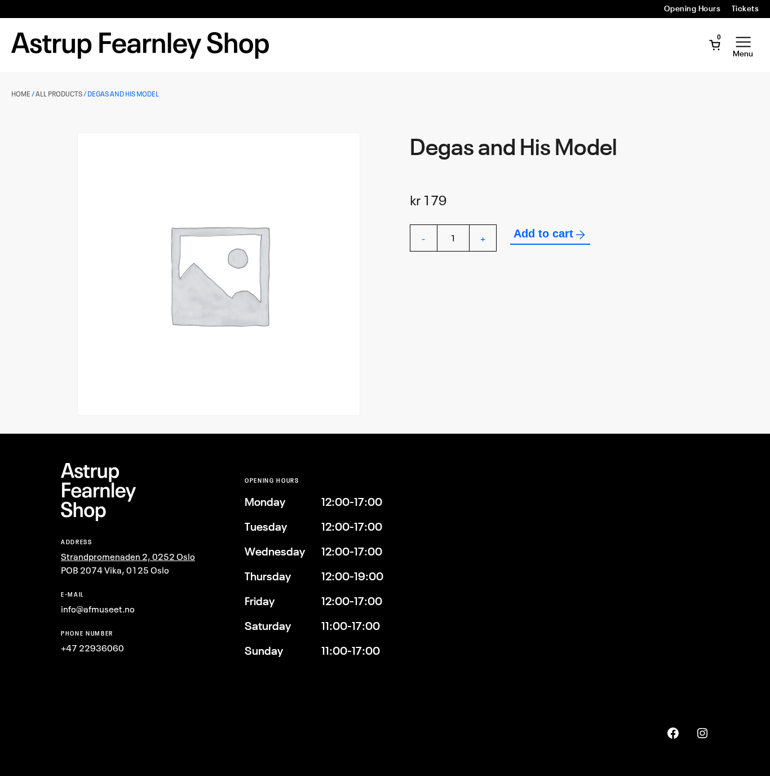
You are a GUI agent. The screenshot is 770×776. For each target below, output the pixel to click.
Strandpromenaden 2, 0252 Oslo (128, 556)
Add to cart (543, 233)
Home (20, 94)
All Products (59, 94)
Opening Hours (692, 8)
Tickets (745, 8)
